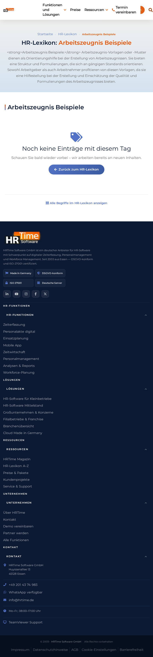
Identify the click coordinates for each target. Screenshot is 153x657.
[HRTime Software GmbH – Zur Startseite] (23, 238)
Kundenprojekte (16, 480)
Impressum (20, 650)
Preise (75, 10)
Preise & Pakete (15, 473)
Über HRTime (14, 513)
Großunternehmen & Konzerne (28, 412)
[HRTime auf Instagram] (26, 294)
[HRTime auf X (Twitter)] (45, 294)
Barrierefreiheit (132, 650)
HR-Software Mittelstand (23, 405)
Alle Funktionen (16, 540)
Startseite (45, 34)
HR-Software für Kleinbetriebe (27, 399)
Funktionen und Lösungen (52, 9)
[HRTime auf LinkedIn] (7, 294)
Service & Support (17, 486)
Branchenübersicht (18, 426)
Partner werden (15, 533)
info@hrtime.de (21, 600)
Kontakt (9, 519)
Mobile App (12, 345)
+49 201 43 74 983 (23, 585)
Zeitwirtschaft (14, 352)
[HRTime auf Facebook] (35, 294)
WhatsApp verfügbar (25, 592)
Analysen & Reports (19, 366)
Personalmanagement (21, 359)
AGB (74, 650)
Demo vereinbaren (18, 526)
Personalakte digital (19, 331)
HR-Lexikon (67, 34)
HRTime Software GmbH (66, 641)
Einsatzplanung (15, 338)
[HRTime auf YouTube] (16, 294)
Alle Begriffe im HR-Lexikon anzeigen (78, 203)
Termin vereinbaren (126, 9)
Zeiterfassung (14, 325)
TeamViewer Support (26, 622)
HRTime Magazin (16, 459)
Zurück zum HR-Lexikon (79, 169)
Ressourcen (94, 10)
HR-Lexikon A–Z (16, 466)
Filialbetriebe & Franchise (23, 419)
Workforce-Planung (18, 372)
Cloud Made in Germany (22, 433)
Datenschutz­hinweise (50, 650)
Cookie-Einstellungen (99, 650)
